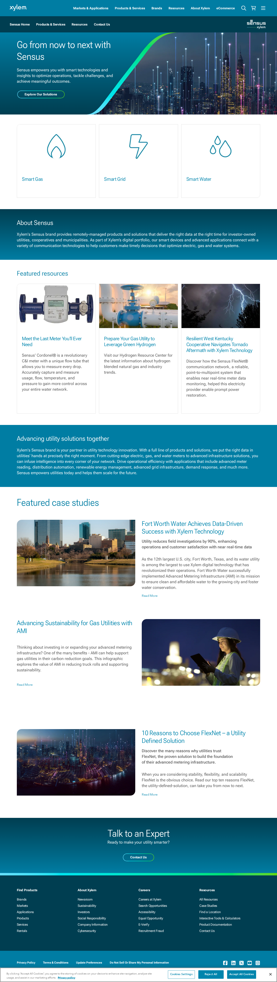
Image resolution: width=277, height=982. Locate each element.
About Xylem (200, 8)
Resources (176, 8)
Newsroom (85, 899)
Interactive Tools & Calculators (219, 918)
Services (22, 924)
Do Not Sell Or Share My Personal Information (139, 962)
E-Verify (143, 924)
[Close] (270, 974)
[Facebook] (225, 963)
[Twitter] (241, 963)
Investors (84, 912)
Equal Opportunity (150, 918)
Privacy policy (66, 977)
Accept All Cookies (241, 974)
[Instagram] (257, 963)
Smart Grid (115, 179)
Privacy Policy (26, 962)
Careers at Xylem (149, 899)
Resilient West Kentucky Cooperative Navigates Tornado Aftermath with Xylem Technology (219, 344)
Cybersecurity (87, 931)
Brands (156, 8)
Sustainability (87, 906)
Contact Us (102, 24)
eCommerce (225, 8)
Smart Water (198, 179)
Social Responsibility (92, 918)
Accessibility (146, 912)
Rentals (22, 931)
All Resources (208, 899)
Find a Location (210, 912)
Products (23, 918)
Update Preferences (89, 962)
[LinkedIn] (233, 963)
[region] (138, 975)
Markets (22, 906)
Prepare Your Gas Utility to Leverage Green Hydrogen (130, 341)
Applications (25, 912)
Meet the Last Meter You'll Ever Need (52, 341)
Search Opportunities (152, 906)
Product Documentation (215, 924)
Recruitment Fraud (151, 931)
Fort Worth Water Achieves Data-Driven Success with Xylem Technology (192, 527)
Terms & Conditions (55, 962)
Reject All (211, 974)
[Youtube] (249, 963)
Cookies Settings (181, 974)
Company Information (93, 924)
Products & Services (130, 8)
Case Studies (208, 906)
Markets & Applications (90, 8)
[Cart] (253, 8)
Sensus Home (20, 24)
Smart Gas (32, 179)
